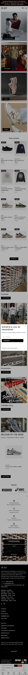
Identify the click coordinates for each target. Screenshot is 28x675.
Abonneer (7, 340)
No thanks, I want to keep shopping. (10, 348)
